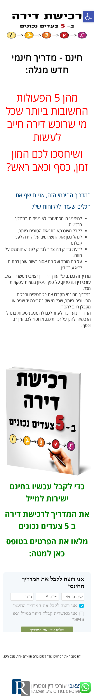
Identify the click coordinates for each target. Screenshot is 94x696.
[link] (88, 16)
